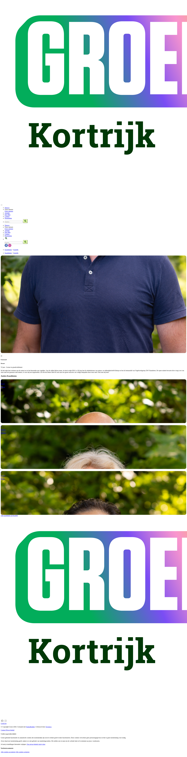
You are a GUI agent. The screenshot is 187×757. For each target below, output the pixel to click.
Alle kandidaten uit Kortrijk (9, 515)
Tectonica (49, 727)
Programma (8, 218)
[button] (6, 239)
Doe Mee (7, 215)
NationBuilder (30, 727)
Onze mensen (9, 211)
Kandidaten (8, 250)
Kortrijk (15, 250)
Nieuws (7, 208)
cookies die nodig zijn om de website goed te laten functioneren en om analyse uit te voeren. (43, 754)
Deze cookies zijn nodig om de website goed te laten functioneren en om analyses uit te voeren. (40, 752)
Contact (7, 216)
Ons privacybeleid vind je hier (36, 744)
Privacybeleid (10, 730)
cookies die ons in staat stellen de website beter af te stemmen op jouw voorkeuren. (35, 756)
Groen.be (4, 723)
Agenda (7, 213)
